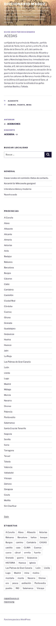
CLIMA (27, 547)
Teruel (7, 456)
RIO (17, 588)
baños (34, 537)
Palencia (8, 412)
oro (7, 583)
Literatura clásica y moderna (17, 189)
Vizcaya (7, 478)
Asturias (8, 245)
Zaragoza (8, 489)
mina (29, 105)
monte (21, 578)
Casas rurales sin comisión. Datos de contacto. (26, 178)
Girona (7, 317)
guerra (20, 558)
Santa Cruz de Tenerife (15, 428)
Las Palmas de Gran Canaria (17, 362)
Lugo (6, 378)
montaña (10, 578)
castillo (9, 547)
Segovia (8, 434)
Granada (8, 323)
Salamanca (9, 423)
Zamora (7, 484)
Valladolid (8, 473)
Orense (7, 406)
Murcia (7, 395)
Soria (6, 445)
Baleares (8, 262)
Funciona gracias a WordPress (17, 619)
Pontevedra (9, 417)
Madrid (7, 384)
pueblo (9, 588)
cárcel (18, 552)
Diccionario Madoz (25, 4)
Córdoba (8, 306)
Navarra (8, 400)
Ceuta (7, 495)
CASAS (43, 542)
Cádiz (6, 284)
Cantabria (8, 289)
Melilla (7, 500)
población (26, 583)
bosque (43, 537)
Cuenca (7, 312)
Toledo (7, 461)
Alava (6, 223)
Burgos (7, 273)
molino (36, 573)
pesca (15, 583)
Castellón (8, 295)
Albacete (13, 101)
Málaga (7, 389)
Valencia (8, 467)
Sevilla (7, 439)
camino (12, 105)
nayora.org (9, 602)
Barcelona (9, 267)
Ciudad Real (9, 301)
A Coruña (8, 217)
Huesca (7, 345)
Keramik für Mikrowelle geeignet (20, 183)
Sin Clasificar (10, 506)
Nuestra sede (10, 194)
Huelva (7, 339)
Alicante (8, 234)
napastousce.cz (11, 598)
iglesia (32, 563)
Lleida (7, 373)
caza (18, 547)
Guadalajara (9, 328)
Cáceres (8, 278)
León (6, 367)
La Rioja (8, 356)
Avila (6, 251)
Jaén (6, 350)
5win (6, 516)
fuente (21, 105)
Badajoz (8, 256)
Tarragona (9, 450)
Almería (8, 240)
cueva (8, 552)
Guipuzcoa (9, 334)
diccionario (28, 32)
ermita (27, 552)
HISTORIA (10, 563)
